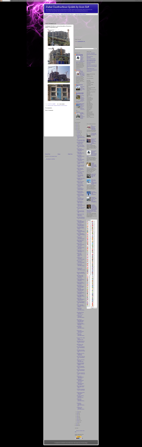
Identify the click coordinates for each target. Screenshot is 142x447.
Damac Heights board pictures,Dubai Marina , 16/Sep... (81, 234)
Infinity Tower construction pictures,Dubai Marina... (79, 254)
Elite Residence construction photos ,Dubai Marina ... (80, 380)
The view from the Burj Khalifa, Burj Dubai (94, 134)
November (78, 132)
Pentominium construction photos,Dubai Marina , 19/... (81, 404)
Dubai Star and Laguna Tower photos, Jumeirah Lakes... (80, 172)
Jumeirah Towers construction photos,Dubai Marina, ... (80, 265)
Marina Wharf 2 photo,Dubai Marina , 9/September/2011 (80, 320)
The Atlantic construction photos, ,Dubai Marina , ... (81, 390)
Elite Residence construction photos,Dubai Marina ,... (80, 327)
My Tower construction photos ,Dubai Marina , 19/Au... (81, 367)
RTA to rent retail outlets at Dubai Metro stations (81, 140)
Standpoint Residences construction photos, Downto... (80, 195)
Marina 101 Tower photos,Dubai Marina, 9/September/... (80, 283)
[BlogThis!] (60, 104)
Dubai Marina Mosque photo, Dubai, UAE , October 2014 (82, 88)
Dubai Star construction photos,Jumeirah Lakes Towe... (81, 273)
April (78, 417)
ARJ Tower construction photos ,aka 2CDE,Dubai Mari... (80, 360)
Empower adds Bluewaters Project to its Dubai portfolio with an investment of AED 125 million (91, 141)
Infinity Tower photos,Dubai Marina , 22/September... (81, 153)
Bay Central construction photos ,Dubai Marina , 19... (81, 347)
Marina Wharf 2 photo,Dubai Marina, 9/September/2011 (80, 286)
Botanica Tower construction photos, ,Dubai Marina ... (80, 383)
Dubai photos (78, 70)
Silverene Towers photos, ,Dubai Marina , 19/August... (81, 393)
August (78, 411)
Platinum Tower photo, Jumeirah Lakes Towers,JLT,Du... (80, 182)
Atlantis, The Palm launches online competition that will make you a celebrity (93, 182)
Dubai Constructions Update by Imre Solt (67, 6)
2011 (77, 129)
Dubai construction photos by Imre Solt (52, 14)
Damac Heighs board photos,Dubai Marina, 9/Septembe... (80, 296)
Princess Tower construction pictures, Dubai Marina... (80, 251)
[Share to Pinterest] (64, 104)
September (79, 135)
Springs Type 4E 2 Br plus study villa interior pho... (81, 137)
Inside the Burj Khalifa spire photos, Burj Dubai (93, 175)
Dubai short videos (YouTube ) (80, 14)
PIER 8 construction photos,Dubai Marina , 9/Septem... (81, 305)
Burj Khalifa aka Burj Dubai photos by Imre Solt (80, 94)
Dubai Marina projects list (91, 62)
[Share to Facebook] (62, 104)
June (78, 414)
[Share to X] (61, 104)
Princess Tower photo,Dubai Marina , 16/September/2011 (80, 221)
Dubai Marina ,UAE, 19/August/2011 (80, 345)
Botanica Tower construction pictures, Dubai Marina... (80, 244)
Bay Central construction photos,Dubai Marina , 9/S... (81, 302)
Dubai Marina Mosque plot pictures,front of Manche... (80, 228)
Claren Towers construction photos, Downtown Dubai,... (80, 198)
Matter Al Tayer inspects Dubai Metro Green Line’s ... (80, 387)
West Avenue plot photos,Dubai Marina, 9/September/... (80, 292)
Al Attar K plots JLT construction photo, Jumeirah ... (80, 176)
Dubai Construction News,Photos (90, 57)
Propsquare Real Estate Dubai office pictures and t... (80, 211)
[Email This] (59, 104)
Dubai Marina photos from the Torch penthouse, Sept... (80, 143)
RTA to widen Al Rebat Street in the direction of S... (80, 146)
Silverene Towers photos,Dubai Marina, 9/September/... (80, 279)
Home (59, 154)
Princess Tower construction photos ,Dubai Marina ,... (80, 377)
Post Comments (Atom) (53, 156)
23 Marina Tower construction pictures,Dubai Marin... (81, 258)
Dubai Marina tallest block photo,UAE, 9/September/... (80, 276)
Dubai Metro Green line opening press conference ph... (80, 354)
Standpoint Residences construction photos (60, 105)
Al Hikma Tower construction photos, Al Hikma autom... (81, 205)
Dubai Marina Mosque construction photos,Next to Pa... (80, 396)
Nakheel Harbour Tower (80, 103)
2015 (77, 123)
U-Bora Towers (89, 71)
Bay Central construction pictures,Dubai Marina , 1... (81, 218)
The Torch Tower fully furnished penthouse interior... (80, 162)
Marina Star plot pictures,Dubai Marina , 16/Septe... (81, 231)
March (78, 419)
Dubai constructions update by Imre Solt (79, 55)
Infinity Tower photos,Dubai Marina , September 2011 (81, 299)
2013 (77, 126)
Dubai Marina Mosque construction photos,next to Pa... (80, 313)
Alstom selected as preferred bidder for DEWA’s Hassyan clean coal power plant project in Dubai (92, 154)
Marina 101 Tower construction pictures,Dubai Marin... (81, 261)
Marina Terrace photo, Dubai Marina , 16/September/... (80, 241)
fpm (80, 442)
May (78, 416)
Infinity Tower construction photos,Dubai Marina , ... (81, 335)
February (78, 420)
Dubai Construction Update (91, 58)
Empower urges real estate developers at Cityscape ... (80, 169)
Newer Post (47, 154)
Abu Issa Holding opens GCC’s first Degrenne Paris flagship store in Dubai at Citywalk (80, 74)
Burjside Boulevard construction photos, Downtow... (80, 185)
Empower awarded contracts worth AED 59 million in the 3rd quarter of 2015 (94, 165)
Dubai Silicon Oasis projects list (92, 65)
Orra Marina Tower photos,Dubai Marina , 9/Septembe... (81, 324)
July (77, 413)
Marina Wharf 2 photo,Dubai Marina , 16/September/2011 (80, 224)
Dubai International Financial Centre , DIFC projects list (91, 61)
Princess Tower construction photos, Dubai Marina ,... (80, 331)
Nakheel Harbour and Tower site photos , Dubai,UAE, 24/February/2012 (80, 107)
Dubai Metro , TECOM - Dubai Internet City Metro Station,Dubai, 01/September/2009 (92, 200)
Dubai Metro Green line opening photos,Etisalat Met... (81, 351)
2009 (77, 425)
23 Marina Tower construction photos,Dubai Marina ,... (80, 317)
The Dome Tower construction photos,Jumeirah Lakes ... (81, 269)
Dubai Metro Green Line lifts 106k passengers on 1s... (81, 342)
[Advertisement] (64, 19)
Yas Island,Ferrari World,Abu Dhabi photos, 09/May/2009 (93, 127)
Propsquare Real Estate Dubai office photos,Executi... (80, 215)
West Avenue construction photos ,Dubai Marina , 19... (81, 357)
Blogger (86, 442)
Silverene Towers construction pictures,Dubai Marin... (81, 238)
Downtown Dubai (50, 105)
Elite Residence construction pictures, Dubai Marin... (80, 247)
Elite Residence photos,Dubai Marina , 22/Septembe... (81, 156)
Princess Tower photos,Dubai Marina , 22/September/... (81, 159)
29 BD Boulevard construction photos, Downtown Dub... (80, 189)
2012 (77, 128)
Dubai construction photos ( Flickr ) (67, 14)
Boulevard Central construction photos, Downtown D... (80, 192)
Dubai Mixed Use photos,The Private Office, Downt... (80, 202)
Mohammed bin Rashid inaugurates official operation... (80, 364)
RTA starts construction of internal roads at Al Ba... (81, 208)
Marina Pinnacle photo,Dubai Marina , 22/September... (80, 149)
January (78, 422)
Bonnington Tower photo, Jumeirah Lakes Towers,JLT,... (81, 179)
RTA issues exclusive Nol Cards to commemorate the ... (81, 373)
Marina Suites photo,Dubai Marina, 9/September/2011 (80, 289)
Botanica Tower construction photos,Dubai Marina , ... (81, 309)
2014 (77, 125)
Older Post (70, 154)
